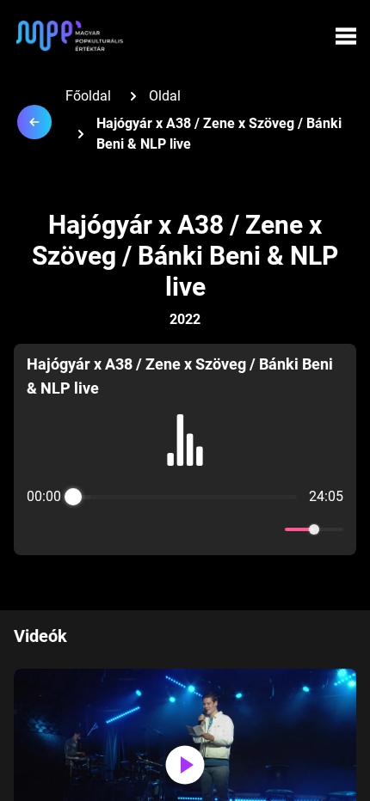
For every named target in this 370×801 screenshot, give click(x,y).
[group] (185, 449)
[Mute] (268, 529)
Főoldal (88, 96)
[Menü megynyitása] (346, 36)
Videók (40, 636)
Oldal (165, 96)
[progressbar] (185, 496)
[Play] (185, 529)
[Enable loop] (38, 529)
